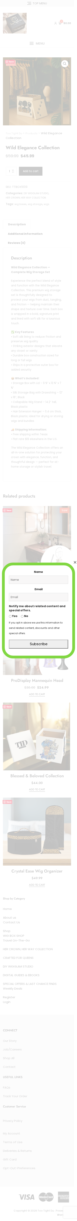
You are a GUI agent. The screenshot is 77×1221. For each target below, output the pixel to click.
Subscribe (38, 643)
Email (39, 589)
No (25, 616)
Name (38, 572)
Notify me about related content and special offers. (37, 608)
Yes (14, 616)
